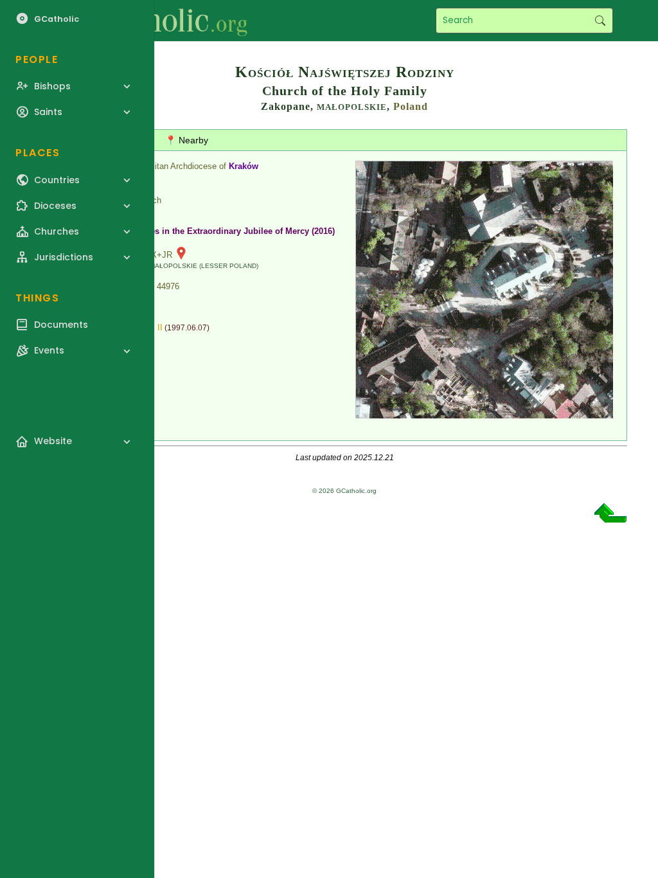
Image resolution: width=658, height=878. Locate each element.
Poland (410, 106)
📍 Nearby (186, 140)
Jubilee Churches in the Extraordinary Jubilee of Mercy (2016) (212, 231)
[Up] (610, 518)
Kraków (243, 166)
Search (600, 20)
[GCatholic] (158, 20)
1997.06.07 (187, 328)
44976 (168, 286)
